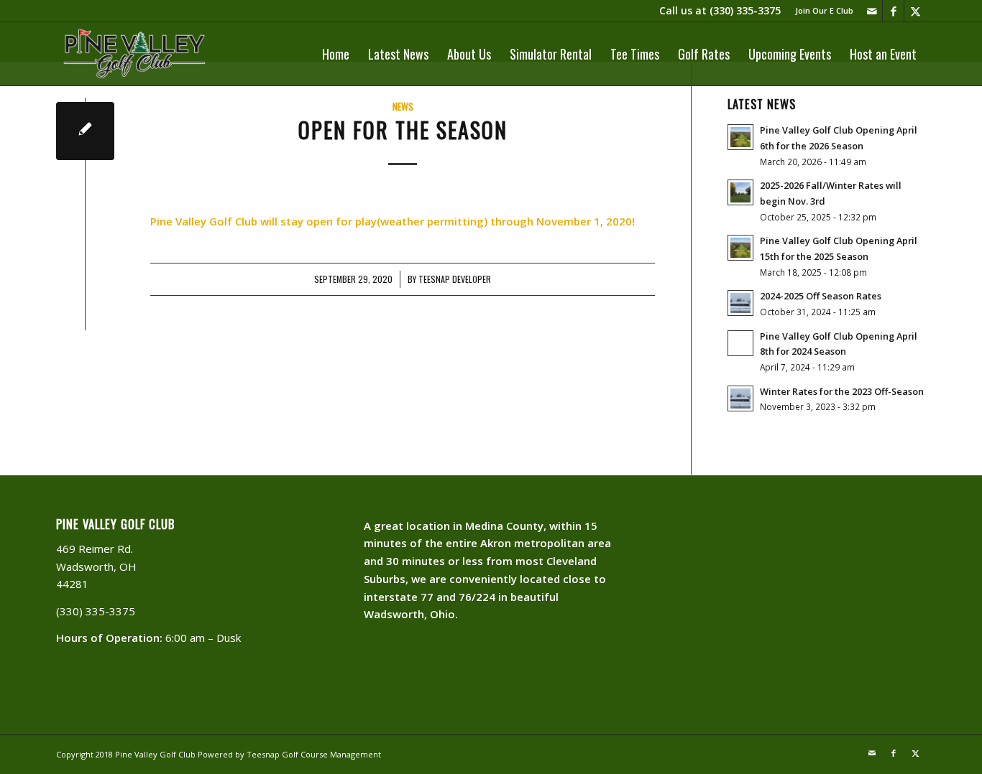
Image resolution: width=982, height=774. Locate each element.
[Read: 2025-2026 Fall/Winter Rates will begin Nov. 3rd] (740, 192)
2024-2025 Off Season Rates (820, 295)
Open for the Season (403, 129)
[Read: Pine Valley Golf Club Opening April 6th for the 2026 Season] (740, 137)
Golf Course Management (331, 754)
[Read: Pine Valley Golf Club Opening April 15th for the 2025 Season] (740, 248)
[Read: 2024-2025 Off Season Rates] (740, 303)
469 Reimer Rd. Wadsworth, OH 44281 (96, 566)
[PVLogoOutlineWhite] (137, 53)
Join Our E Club (824, 10)
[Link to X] (915, 11)
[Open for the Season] (85, 131)
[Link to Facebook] (893, 11)
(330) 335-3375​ (745, 10)
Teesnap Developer (454, 279)
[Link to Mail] (871, 11)
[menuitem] (820, 10)
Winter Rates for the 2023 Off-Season (842, 391)
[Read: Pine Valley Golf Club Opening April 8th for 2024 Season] (740, 343)
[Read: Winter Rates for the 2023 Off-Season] (740, 398)
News (403, 106)
